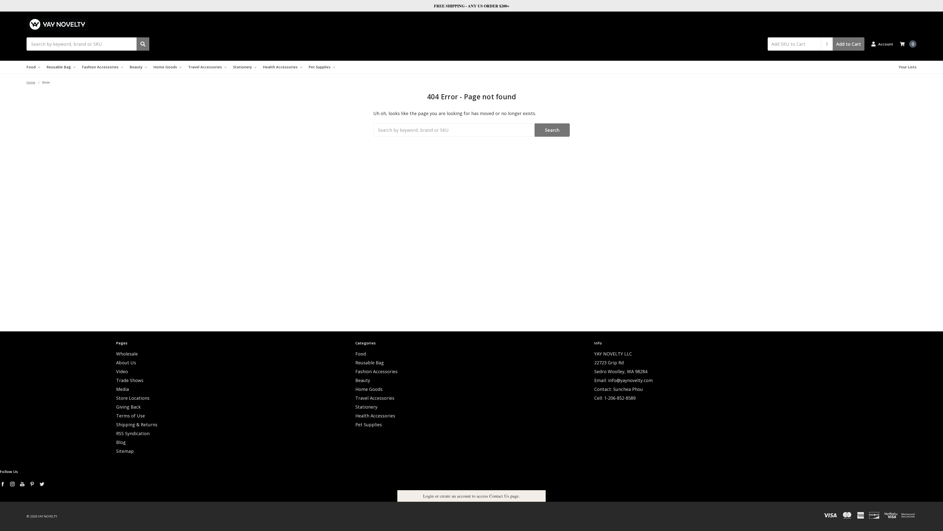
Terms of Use (130, 416)
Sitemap (125, 451)
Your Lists (907, 66)
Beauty (136, 66)
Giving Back (128, 407)
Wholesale (127, 354)
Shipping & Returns (136, 425)
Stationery (242, 66)
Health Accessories (280, 66)
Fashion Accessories (100, 66)
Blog (121, 442)
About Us (126, 363)
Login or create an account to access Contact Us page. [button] (471, 496)
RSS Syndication (133, 433)
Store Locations (133, 398)
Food (31, 66)
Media (122, 389)
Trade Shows (129, 380)
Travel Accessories (205, 66)
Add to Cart (848, 44)
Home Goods (165, 66)
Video (122, 371)
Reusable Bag (59, 66)
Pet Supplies (320, 66)
